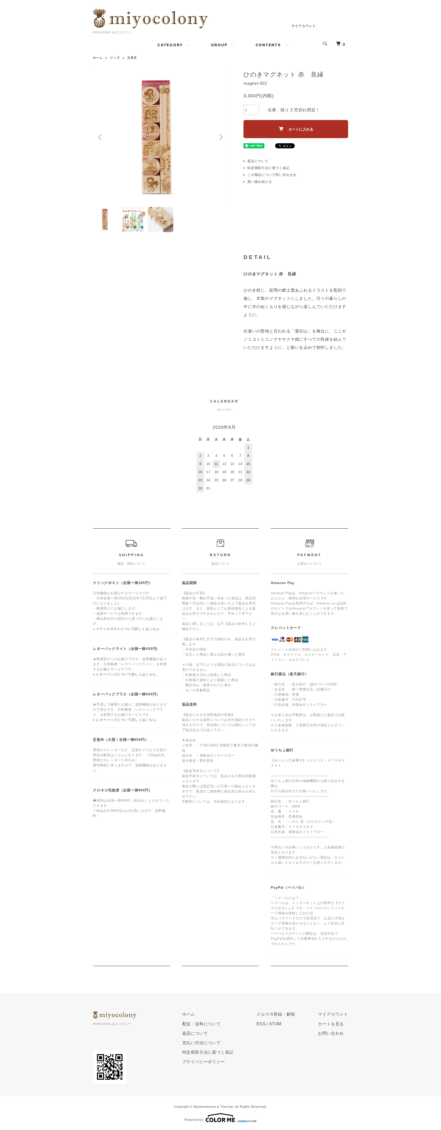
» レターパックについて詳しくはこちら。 (126, 674)
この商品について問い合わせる (272, 175)
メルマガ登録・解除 (275, 1014)
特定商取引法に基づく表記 (268, 168)
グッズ (115, 58)
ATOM (275, 1024)
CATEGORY (170, 45)
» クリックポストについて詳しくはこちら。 (128, 629)
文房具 (132, 58)
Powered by (194, 1120)
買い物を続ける (259, 182)
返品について (257, 161)
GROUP (219, 45)
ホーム (98, 58)
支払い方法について (201, 1043)
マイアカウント (303, 26)
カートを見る (331, 1024)
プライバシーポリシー (203, 1062)
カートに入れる (300, 129)
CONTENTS (268, 45)
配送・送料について (201, 1024)
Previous (100, 137)
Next (220, 137)
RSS (261, 1024)
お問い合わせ (331, 1033)
